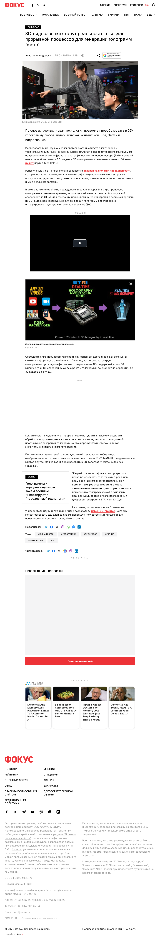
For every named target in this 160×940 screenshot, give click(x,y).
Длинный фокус (16, 780)
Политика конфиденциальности (102, 928)
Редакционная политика (15, 802)
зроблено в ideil (15, 934)
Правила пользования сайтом (21, 793)
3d (53, 540)
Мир (127, 14)
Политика (96, 14)
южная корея (46, 534)
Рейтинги (136, 5)
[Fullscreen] (130, 283)
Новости (11, 768)
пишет (29, 163)
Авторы (49, 780)
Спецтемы (120, 5)
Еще (149, 14)
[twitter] (15, 812)
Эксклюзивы (50, 14)
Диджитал (33, 27)
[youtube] (32, 812)
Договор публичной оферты (58, 793)
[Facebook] (32, 5)
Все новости (29, 14)
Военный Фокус (74, 14)
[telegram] (23, 812)
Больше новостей (80, 661)
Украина (114, 14)
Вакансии (51, 785)
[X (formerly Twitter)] (38, 5)
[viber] (41, 812)
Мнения (105, 5)
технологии (36, 540)
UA (147, 5)
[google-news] (49, 812)
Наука (138, 14)
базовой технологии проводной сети (107, 170)
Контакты (131, 928)
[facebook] (6, 812)
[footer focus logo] (19, 759)
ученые (110, 534)
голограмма (69, 534)
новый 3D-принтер (103, 510)
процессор (91, 534)
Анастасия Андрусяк (38, 55)
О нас (8, 785)
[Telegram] (44, 5)
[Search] (153, 5)
